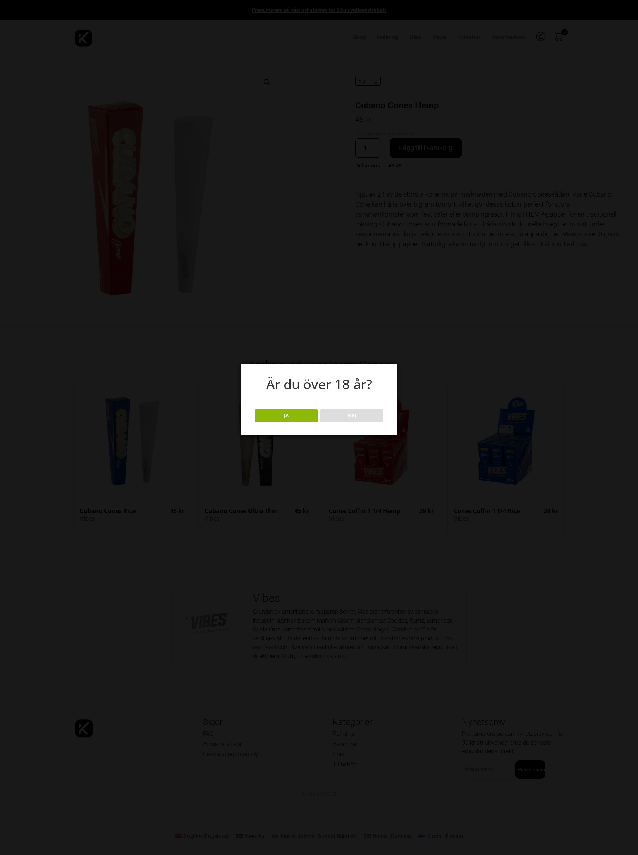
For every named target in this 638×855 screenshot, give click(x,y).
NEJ (352, 415)
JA (286, 415)
